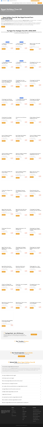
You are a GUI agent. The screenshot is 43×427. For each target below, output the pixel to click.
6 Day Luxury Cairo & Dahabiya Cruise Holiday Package (7, 321)
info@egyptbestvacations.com (13, 0)
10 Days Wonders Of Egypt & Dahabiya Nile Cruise (35, 118)
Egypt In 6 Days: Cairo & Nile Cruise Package (35, 44)
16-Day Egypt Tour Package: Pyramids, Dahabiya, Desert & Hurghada (35, 229)
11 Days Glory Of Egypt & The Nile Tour (7, 191)
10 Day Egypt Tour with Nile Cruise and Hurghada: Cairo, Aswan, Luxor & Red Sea (7, 81)
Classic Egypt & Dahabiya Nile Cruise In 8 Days (7, 172)
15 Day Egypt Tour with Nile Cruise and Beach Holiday (35, 100)
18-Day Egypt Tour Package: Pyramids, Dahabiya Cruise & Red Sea (21, 248)
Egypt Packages (24, 411)
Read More (31, 49)
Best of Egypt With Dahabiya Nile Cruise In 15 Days (21, 136)
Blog (23, 419)
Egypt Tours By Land (35, 414)
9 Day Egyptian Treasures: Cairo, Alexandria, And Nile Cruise (20, 191)
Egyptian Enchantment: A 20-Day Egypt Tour (21, 229)
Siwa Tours (34, 421)
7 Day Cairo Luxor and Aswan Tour (21, 118)
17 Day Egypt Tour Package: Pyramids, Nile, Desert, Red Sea (35, 210)
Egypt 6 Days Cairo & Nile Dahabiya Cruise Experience (7, 210)
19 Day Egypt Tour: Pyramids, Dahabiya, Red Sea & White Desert (35, 248)
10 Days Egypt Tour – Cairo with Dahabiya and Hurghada (35, 267)
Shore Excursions (25, 416)
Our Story (13, 409)
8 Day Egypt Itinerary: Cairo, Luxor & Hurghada (35, 285)
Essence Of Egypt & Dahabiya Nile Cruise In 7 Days (21, 172)
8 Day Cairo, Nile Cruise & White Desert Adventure (20, 267)
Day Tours (24, 414)
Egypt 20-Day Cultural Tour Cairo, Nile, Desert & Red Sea (7, 267)
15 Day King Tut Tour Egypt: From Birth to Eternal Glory (7, 118)
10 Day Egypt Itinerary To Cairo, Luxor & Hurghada (35, 303)
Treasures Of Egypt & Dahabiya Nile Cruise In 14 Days (35, 136)
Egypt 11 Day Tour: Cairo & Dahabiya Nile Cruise (34, 172)
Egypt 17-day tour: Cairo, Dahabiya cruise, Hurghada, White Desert (7, 248)
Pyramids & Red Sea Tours (36, 419)
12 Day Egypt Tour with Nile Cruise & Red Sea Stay (35, 81)
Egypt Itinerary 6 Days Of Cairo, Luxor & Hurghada (7, 303)
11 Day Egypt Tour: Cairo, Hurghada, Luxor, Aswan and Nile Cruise (21, 81)
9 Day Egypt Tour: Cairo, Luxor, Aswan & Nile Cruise (35, 63)
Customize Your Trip (14, 415)
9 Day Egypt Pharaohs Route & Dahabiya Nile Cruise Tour (35, 154)
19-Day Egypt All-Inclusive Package (6, 229)
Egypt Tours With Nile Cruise (36, 416)
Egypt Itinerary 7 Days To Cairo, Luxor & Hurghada (21, 303)
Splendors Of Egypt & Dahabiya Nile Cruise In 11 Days (21, 154)
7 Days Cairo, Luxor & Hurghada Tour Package (21, 285)
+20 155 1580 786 (4, 0)
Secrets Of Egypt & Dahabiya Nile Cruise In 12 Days (7, 136)
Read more (3, 26)
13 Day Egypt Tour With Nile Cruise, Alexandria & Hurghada (7, 100)
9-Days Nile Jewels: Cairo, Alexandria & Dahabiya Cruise (35, 191)
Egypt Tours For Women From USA (37, 411)
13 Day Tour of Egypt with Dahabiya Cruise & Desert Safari (7, 285)
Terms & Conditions (14, 412)
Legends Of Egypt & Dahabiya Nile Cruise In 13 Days (7, 154)
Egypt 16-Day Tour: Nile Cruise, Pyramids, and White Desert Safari (21, 210)
